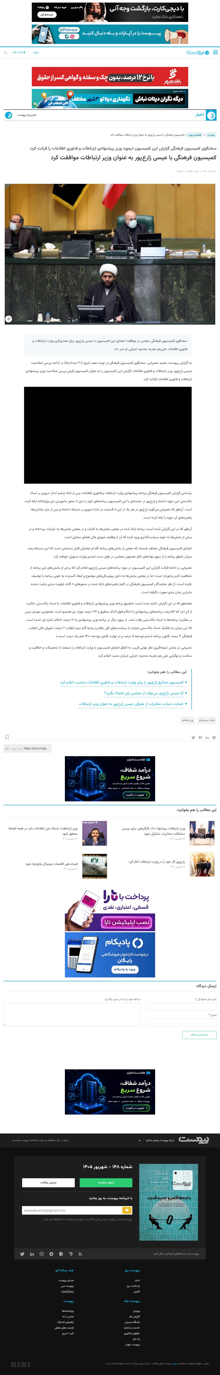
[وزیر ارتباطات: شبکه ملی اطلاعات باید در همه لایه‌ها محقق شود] (94, 845)
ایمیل (214, 1015)
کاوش (136, 1292)
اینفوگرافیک (67, 1292)
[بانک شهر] (110, 76)
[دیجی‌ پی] (110, 12)
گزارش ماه (134, 1317)
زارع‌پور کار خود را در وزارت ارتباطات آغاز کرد (157, 862)
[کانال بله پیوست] (110, 34)
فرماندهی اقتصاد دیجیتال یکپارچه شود (51, 864)
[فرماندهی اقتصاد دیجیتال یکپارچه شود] (94, 878)
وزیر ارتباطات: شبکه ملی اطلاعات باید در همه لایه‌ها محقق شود (43, 831)
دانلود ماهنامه (106, 1183)
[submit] (126, 1210)
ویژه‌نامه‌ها (68, 1311)
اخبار (200, 114)
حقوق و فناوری (132, 1333)
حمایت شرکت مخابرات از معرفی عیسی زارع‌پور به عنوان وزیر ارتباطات (131, 704)
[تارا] (110, 908)
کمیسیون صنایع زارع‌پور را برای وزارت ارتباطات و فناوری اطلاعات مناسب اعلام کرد (121, 683)
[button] (215, 52)
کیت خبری (68, 1333)
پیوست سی (67, 1286)
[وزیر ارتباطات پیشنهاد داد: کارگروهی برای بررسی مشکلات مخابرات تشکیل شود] (202, 845)
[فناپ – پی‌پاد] (110, 954)
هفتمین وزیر (194, 135)
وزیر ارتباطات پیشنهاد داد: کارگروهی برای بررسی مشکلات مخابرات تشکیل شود (153, 831)
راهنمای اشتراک (65, 1322)
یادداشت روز (133, 1286)
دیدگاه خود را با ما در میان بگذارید (123, 999)
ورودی (136, 1311)
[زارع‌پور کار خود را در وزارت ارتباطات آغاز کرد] (202, 876)
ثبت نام (18, 52)
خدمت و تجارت (131, 1328)
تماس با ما (68, 1317)
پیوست (211, 135)
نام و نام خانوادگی (207, 999)
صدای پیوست (66, 1280)
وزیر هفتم (187, 720)
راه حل (136, 1339)
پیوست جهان (132, 1344)
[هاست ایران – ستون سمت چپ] (110, 778)
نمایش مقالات (48, 1183)
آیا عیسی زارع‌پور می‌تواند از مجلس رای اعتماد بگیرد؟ (143, 693)
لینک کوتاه (17, 748)
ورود (35, 52)
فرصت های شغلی (64, 1328)
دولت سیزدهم (207, 720)
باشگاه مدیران (132, 1322)
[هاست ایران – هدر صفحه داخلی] (110, 98)
